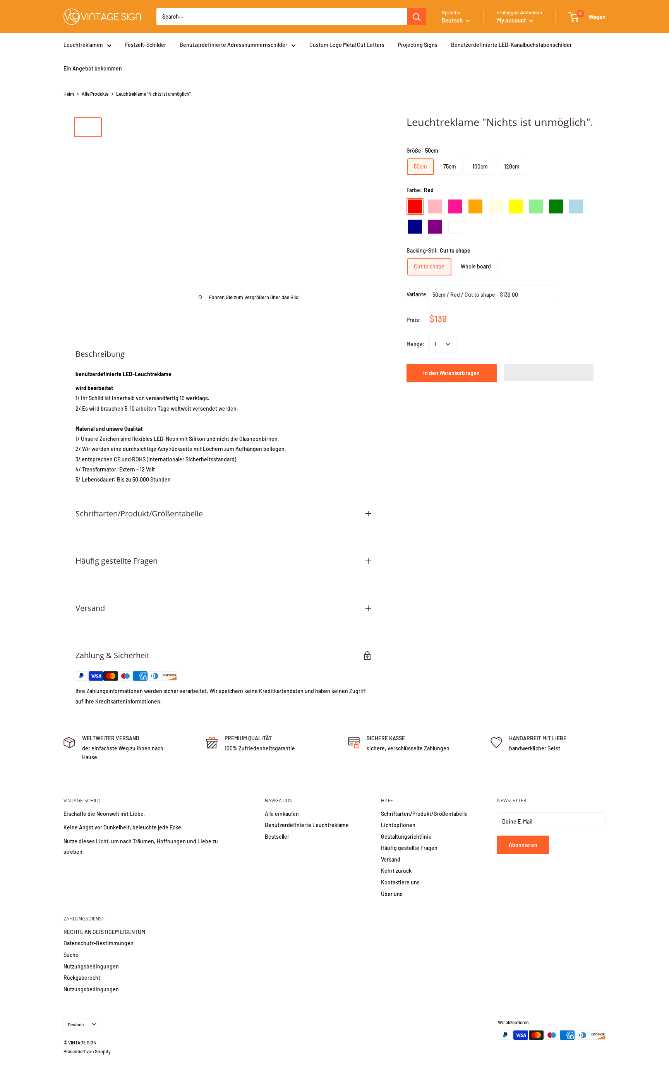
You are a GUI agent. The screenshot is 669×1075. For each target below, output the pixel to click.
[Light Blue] (576, 206)
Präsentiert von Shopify (87, 1051)
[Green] (556, 206)
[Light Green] (536, 206)
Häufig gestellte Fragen (409, 848)
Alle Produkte (95, 93)
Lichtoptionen (398, 825)
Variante (416, 294)
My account (512, 20)
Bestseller (277, 836)
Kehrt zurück (396, 870)
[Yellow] (516, 206)
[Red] (415, 206)
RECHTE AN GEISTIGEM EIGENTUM (104, 932)
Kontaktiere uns (400, 882)
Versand (390, 859)
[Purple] (435, 227)
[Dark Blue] (415, 227)
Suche (71, 954)
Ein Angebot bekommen (92, 68)
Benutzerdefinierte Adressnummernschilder (233, 44)
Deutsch (76, 1024)
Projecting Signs (417, 44)
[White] (455, 227)
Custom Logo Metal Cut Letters (346, 44)
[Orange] (475, 206)
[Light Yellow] (496, 206)
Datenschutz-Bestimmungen (98, 943)
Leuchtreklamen (83, 44)
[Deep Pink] (455, 206)
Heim (68, 93)
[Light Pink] (435, 206)
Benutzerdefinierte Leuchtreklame (307, 825)
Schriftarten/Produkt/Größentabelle (424, 813)
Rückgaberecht (81, 977)
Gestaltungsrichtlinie (406, 836)
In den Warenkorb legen (451, 373)
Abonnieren (523, 844)
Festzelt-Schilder (145, 44)
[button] (549, 372)
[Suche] (416, 16)
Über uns (392, 894)
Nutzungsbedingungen (91, 966)
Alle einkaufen (282, 813)
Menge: (416, 344)
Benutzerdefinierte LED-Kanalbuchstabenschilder (511, 44)
